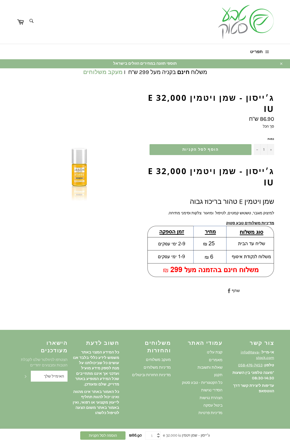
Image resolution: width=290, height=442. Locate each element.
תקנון (218, 375)
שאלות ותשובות (210, 367)
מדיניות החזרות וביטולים (151, 375)
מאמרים (215, 360)
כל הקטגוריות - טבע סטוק (202, 382)
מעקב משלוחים (103, 72)
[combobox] (31, 21)
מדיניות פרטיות (210, 412)
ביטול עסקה (212, 405)
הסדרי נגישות (211, 390)
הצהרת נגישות (211, 397)
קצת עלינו (214, 352)
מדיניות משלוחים (157, 367)
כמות (271, 139)
